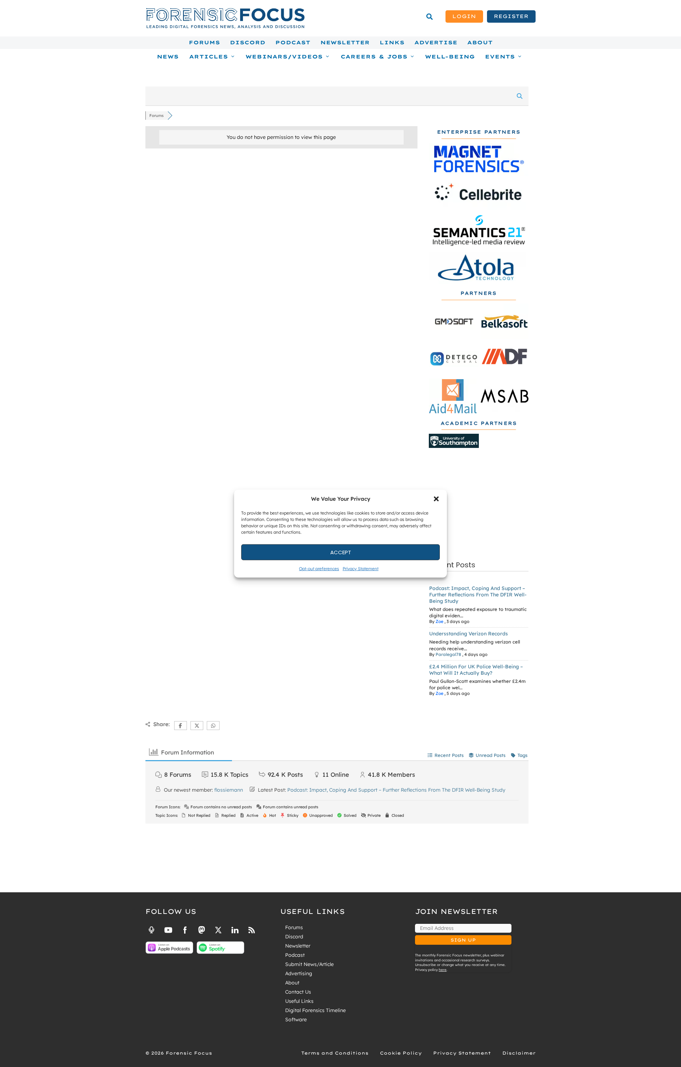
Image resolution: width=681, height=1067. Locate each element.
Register (511, 16)
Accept (340, 552)
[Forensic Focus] (225, 26)
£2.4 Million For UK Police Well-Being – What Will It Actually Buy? (476, 669)
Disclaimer (519, 1053)
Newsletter (345, 42)
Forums (204, 42)
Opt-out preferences (319, 568)
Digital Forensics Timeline (315, 1010)
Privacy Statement (360, 568)
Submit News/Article (309, 964)
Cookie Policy (401, 1053)
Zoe (439, 621)
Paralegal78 (448, 654)
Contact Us (298, 992)
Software (296, 1019)
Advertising (298, 973)
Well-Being (450, 57)
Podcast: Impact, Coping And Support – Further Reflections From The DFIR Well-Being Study (478, 594)
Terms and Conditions (335, 1053)
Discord (247, 42)
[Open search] (429, 16)
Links (392, 42)
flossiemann (228, 790)
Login (464, 16)
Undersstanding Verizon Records (468, 633)
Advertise (435, 42)
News (168, 57)
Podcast (292, 42)
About (480, 42)
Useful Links (299, 1001)
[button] (436, 498)
